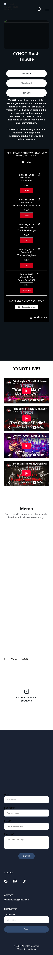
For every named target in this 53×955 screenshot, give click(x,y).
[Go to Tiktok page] (24, 881)
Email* (7, 821)
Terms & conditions (26, 949)
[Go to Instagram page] (15, 881)
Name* (7, 794)
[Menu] (47, 9)
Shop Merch (26, 83)
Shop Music (26, 601)
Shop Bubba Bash (26, 643)
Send (26, 778)
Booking (27, 93)
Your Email (9, 764)
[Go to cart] (39, 9)
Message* (9, 834)
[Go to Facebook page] (5, 881)
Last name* (9, 808)
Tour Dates (26, 73)
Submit (26, 856)
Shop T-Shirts (26, 558)
